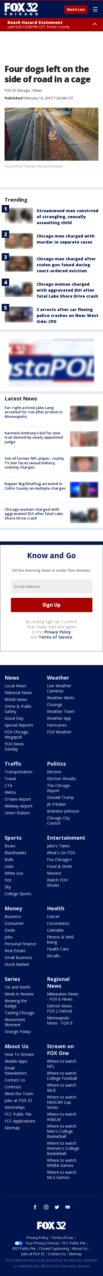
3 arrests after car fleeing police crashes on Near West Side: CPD (67, 315)
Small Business (18, 957)
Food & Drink (59, 866)
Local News (15, 685)
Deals (10, 930)
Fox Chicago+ (59, 859)
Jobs (9, 937)
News (37, 90)
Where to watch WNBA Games (61, 1163)
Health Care (58, 949)
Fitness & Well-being (61, 939)
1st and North (17, 987)
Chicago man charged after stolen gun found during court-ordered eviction (66, 264)
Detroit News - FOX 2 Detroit (60, 1008)
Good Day (14, 718)
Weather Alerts (60, 697)
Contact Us (15, 1080)
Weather (58, 677)
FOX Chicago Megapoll (16, 734)
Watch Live (76, 10)
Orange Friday (18, 1031)
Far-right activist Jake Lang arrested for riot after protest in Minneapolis (34, 412)
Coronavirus (58, 923)
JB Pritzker (56, 804)
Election (54, 771)
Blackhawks (15, 852)
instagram (46, 1207)
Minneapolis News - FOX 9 (59, 1020)
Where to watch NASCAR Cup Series (61, 1102)
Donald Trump (60, 797)
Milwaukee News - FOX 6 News (62, 996)
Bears (10, 845)
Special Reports (19, 725)
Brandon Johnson (63, 811)
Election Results (61, 778)
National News (18, 692)
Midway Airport (19, 806)
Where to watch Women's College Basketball (63, 1148)
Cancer (53, 916)
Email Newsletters (16, 1070)
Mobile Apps (16, 1061)
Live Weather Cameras (59, 688)
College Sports (18, 893)
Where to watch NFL (61, 1063)
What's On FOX (61, 852)
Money (13, 908)
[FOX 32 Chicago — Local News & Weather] (21, 9)
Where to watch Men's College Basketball (61, 1131)
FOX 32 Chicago (17, 90)
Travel (10, 778)
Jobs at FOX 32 (18, 1100)
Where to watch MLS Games (61, 1174)
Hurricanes (57, 725)
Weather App (59, 718)
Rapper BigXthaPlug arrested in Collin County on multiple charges (35, 486)
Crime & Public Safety (18, 709)
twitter (57, 1207)
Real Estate (15, 950)
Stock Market (17, 964)
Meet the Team (19, 1093)
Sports (13, 837)
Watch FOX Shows (57, 882)
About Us (16, 1046)
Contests (13, 1086)
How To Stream (19, 1054)
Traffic (13, 763)
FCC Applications (20, 1121)
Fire (8, 880)
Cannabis (55, 930)
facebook (35, 1207)
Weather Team (61, 711)
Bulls (9, 859)
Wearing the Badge (16, 1003)
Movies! (54, 873)
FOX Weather (59, 732)
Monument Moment (15, 1022)
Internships (15, 1107)
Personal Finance (20, 943)
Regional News (58, 982)
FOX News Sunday (14, 746)
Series (12, 979)
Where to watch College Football (62, 1075)
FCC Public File (18, 1114)
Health (55, 908)
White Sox (14, 873)
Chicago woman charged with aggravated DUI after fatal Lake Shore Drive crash (67, 290)
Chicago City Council (58, 820)
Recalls (53, 955)
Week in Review (19, 994)
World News (16, 699)
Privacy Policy (57, 632)
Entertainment (66, 837)
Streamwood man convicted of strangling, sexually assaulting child (67, 216)
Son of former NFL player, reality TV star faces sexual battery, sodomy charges (34, 463)
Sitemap (12, 1127)
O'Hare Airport (18, 799)
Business (13, 916)
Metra (10, 792)
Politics (56, 763)
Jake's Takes (58, 845)
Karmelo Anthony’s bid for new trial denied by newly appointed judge (34, 437)
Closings (54, 704)
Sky (8, 886)
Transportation (18, 771)
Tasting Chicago (19, 1012)
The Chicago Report (58, 788)
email (67, 1207)
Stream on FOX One (60, 1049)
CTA (8, 785)
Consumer (14, 923)
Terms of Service (55, 637)
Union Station (17, 812)
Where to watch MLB (61, 1087)
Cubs (9, 866)
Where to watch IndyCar (61, 1116)
